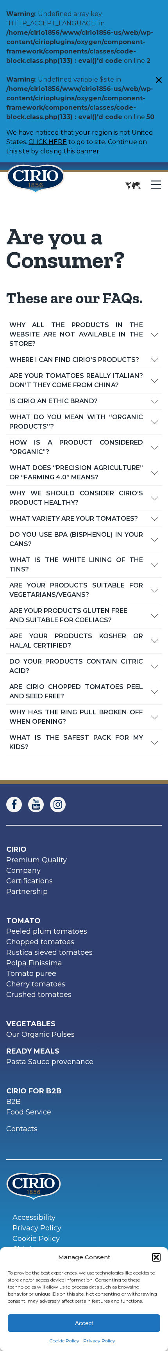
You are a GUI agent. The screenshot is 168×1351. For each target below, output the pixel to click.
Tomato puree (31, 973)
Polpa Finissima (34, 963)
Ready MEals (32, 1051)
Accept (84, 1323)
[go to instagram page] (61, 804)
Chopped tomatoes (40, 942)
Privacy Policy (99, 1341)
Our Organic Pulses (40, 1034)
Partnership (27, 891)
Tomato (23, 921)
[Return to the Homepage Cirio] (35, 186)
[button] (156, 1257)
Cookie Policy (64, 1341)
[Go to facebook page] (17, 804)
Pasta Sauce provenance (49, 1061)
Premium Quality (36, 860)
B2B (13, 1101)
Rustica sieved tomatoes (49, 952)
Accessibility (34, 1217)
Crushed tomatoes (38, 994)
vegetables (30, 1024)
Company (23, 870)
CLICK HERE (48, 142)
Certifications (29, 881)
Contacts (22, 1129)
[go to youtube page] (39, 804)
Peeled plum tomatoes (46, 931)
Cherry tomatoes (35, 984)
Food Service (28, 1112)
